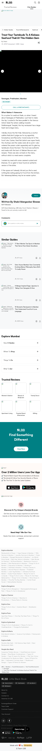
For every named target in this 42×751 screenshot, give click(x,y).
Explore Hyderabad (8, 622)
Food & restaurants (18, 667)
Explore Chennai (7, 595)
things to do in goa (8, 607)
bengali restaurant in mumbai (20, 557)
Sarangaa (6, 668)
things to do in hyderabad (10, 625)
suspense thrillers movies (9, 652)
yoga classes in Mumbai (25, 553)
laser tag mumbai (14, 571)
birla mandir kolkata (8, 634)
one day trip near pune (22, 616)
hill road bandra (16, 561)
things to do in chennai (9, 598)
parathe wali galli (7, 643)
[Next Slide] (39, 71)
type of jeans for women (16, 656)
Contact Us (5, 696)
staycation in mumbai (15, 565)
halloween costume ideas (14, 660)
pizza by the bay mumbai (17, 580)
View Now (21, 449)
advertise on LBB (7, 698)
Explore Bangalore (7, 586)
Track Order (5, 706)
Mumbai (8, 667)
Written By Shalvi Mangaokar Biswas (20, 201)
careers (4, 693)
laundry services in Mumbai (25, 555)
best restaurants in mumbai (18, 563)
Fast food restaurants (32, 667)
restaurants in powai (8, 553)
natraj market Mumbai (15, 582)
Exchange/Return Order (9, 703)
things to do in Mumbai (19, 578)
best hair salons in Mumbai (20, 559)
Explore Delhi (6, 640)
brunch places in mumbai (17, 569)
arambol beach (22, 607)
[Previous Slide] (2, 71)
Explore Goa (5, 604)
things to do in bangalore (10, 589)
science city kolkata (23, 634)
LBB (2, 667)
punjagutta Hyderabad (21, 627)
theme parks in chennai (19, 600)
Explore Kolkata (7, 631)
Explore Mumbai (7, 550)
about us (4, 690)
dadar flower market (15, 574)
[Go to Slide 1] (20, 93)
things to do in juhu (16, 576)
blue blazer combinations (16, 654)
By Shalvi (4, 41)
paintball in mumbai (15, 567)
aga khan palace (7, 616)
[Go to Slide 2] (21, 93)
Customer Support (7, 709)
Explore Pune (6, 613)
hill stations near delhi (22, 643)
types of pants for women (17, 662)
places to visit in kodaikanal (15, 591)
